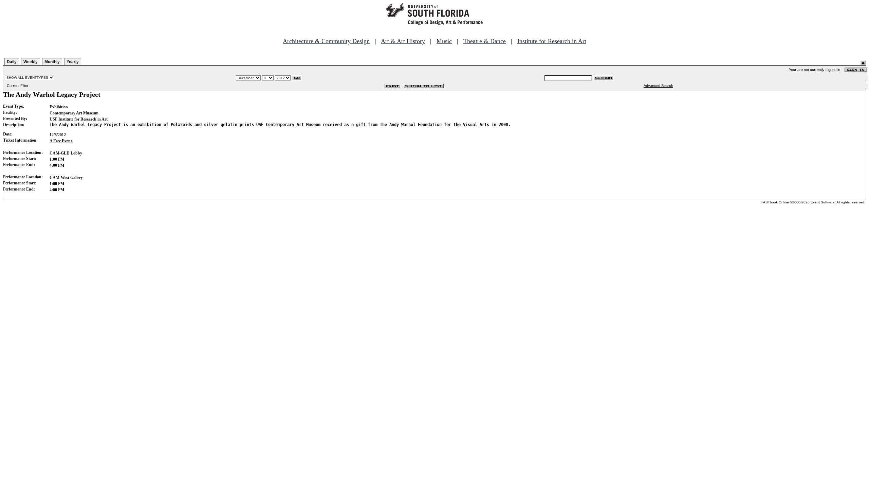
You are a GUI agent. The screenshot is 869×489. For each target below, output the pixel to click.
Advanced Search (658, 86)
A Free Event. (61, 141)
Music (444, 41)
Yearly (73, 61)
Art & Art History (403, 41)
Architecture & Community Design (326, 41)
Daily (12, 61)
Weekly (30, 61)
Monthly (52, 61)
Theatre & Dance (484, 41)
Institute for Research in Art (551, 41)
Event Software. (823, 202)
